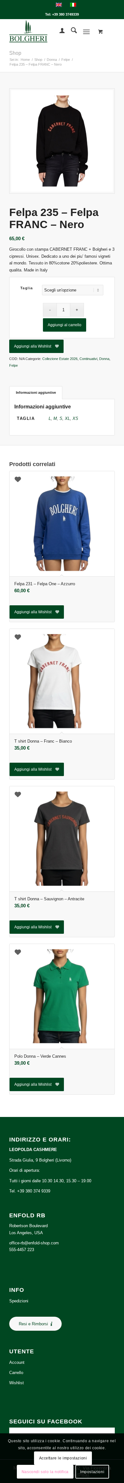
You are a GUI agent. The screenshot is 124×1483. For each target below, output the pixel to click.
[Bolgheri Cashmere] (51, 31)
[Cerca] (71, 31)
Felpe (13, 365)
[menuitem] (59, 31)
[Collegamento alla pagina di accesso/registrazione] (59, 31)
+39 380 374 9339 (33, 1191)
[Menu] (86, 31)
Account (16, 1362)
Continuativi (88, 359)
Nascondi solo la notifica (45, 1472)
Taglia (26, 288)
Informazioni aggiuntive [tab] (36, 392)
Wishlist (16, 1382)
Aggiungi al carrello (64, 325)
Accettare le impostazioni (63, 1458)
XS (75, 418)
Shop (15, 53)
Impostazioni (92, 1472)
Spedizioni (18, 1301)
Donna (104, 359)
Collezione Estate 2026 (60, 359)
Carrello (16, 1372)
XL (67, 418)
